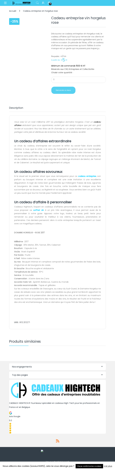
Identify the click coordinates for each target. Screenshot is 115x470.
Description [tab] (16, 108)
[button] (57, 423)
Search (37, 2)
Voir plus (108, 466)
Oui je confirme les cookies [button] (89, 466)
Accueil (12, 11)
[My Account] (43, 2)
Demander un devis (63, 90)
